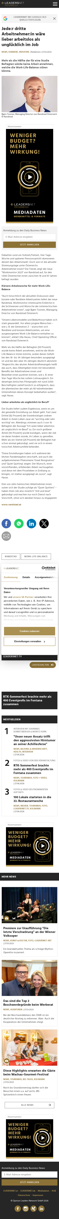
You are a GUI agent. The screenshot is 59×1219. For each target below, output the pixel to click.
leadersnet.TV (12, 656)
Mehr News (9, 876)
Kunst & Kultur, (19, 941)
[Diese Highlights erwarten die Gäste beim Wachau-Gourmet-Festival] (29, 1048)
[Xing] (33, 1209)
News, (5, 52)
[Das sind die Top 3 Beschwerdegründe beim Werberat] (29, 978)
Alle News (27, 1105)
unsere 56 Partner (23, 597)
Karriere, (13, 52)
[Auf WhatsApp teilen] (19, 523)
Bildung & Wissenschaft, (34, 749)
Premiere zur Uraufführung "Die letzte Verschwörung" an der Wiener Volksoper (29, 932)
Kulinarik (19, 781)
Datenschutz (24, 1195)
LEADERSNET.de (27, 1191)
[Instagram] (25, 1209)
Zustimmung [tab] (11, 577)
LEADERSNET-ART (43, 941)
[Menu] (55, 4)
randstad (11, 556)
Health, (18, 752)
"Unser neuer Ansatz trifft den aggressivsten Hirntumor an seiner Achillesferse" (34, 740)
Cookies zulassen (29, 631)
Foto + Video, (40, 778)
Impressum (38, 1195)
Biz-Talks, (28, 1079)
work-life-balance (36, 556)
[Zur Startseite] (13, 4)
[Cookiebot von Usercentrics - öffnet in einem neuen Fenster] (42, 568)
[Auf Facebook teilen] (6, 523)
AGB (54, 1191)
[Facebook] (18, 1209)
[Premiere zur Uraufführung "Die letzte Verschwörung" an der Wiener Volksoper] (29, 905)
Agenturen (16, 1010)
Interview (27, 752)
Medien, (24, 806)
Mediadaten (43, 1191)
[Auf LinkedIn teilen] (31, 523)
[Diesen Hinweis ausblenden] (54, 18)
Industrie (24, 52)
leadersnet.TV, (22, 809)
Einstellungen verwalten (27, 641)
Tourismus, (26, 778)
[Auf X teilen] (44, 523)
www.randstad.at (11, 504)
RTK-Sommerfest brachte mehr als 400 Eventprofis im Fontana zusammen (27, 700)
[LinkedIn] (41, 1209)
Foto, (45, 806)
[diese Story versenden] (6, 536)
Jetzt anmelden (29, 245)
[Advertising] (29, 176)
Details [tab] (26, 577)
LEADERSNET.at (10, 1191)
